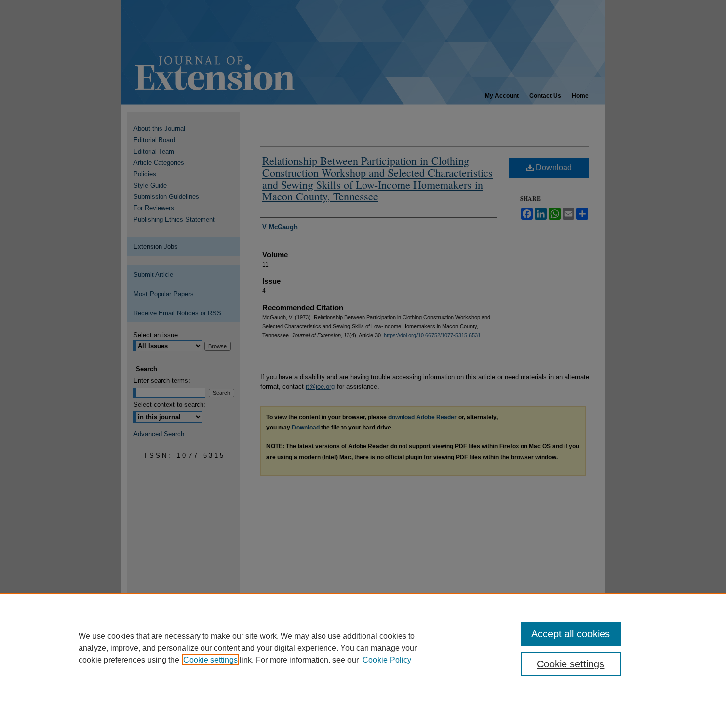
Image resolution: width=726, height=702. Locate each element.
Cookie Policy (387, 660)
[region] (363, 647)
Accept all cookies (570, 633)
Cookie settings (210, 660)
